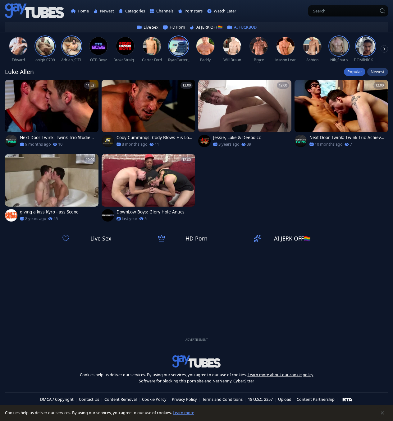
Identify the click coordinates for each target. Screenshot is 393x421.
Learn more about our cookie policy (280, 374)
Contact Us (89, 399)
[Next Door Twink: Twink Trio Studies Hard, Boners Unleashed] (51, 115)
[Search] (382, 11)
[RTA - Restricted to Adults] (347, 399)
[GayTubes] (34, 11)
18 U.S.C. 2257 (260, 399)
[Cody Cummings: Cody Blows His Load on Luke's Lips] (148, 115)
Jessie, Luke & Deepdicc (237, 137)
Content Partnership (316, 399)
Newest (378, 71)
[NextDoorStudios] (108, 141)
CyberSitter (243, 381)
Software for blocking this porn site (171, 381)
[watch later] (12, 87)
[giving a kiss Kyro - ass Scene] (51, 189)
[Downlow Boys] (108, 215)
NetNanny (221, 381)
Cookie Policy (154, 399)
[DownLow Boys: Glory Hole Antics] (148, 189)
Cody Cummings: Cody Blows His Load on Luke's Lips (154, 137)
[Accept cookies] (382, 413)
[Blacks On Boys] (204, 141)
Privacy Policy (184, 399)
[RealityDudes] (11, 215)
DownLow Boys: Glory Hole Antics (151, 211)
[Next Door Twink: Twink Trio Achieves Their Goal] (341, 115)
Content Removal (120, 399)
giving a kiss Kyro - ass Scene (49, 211)
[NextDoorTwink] (11, 141)
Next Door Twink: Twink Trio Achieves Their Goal (346, 137)
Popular (354, 71)
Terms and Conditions (222, 399)
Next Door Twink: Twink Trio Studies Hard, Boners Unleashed (56, 137)
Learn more (183, 412)
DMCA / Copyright (57, 399)
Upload (284, 399)
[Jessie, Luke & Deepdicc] (245, 115)
